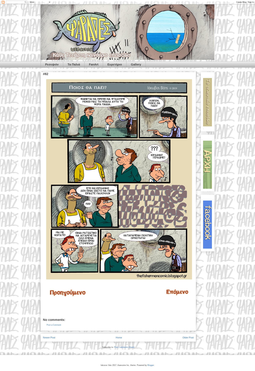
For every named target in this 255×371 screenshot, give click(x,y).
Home (119, 337)
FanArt (93, 64)
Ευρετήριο (114, 64)
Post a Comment (54, 325)
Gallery (136, 64)
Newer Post (49, 337)
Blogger (150, 365)
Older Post (188, 337)
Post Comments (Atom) (124, 347)
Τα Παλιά (74, 64)
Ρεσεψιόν (52, 64)
